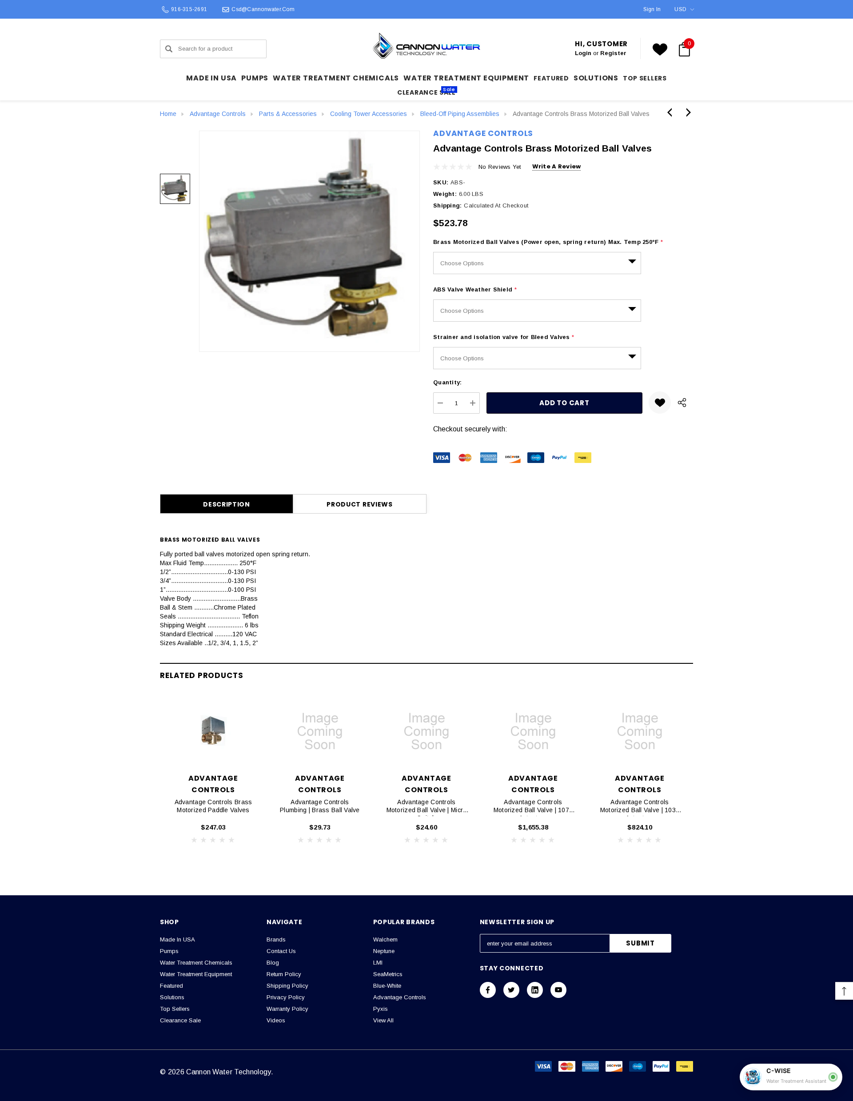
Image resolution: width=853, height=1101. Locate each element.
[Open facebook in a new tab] (488, 990)
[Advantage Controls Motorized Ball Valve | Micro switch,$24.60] (426, 731)
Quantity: (447, 382)
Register (613, 53)
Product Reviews (360, 504)
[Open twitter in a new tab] (511, 990)
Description (226, 504)
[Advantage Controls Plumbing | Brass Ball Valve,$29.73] (320, 731)
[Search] (169, 49)
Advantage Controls (483, 133)
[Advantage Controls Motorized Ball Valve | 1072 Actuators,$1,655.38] (533, 731)
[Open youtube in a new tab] (558, 990)
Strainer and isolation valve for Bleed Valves (503, 337)
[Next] (686, 112)
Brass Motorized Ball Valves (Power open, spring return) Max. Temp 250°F (548, 242)
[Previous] (671, 112)
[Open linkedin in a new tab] (535, 990)
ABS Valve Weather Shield (475, 289)
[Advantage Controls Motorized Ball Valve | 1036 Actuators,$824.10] (639, 731)
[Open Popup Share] (682, 402)
